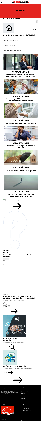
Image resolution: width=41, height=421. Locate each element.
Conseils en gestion (25, 396)
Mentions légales (9, 418)
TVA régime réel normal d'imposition (10, 38)
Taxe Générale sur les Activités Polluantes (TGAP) (13, 50)
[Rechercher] (37, 22)
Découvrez (6, 372)
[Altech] (20, 1)
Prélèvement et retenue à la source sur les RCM (12, 43)
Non (7, 259)
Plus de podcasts (7, 311)
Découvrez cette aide (8, 206)
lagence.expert (37, 418)
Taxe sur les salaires (7, 53)
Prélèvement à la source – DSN (9, 45)
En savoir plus (20, 420)
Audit (23, 400)
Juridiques (24, 395)
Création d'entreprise (25, 390)
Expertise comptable (25, 391)
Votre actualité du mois (8, 380)
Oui (4, 259)
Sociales (23, 393)
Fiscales (23, 398)
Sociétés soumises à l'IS (8, 48)
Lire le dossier (6, 347)
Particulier (24, 401)
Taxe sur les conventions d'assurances (11, 40)
